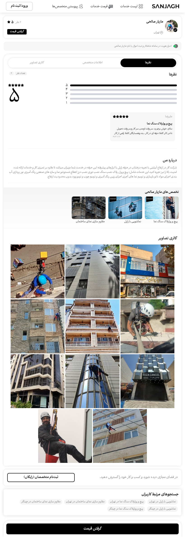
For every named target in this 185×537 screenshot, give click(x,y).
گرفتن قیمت (17, 31)
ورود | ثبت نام (19, 6)
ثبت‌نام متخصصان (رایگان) (41, 477)
